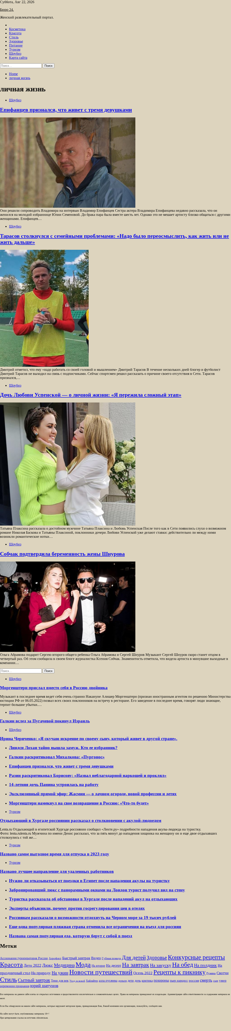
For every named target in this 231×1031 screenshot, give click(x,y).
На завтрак (135, 964)
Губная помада (111, 958)
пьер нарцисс (179, 980)
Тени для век (60, 980)
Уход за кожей (77, 981)
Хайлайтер (92, 980)
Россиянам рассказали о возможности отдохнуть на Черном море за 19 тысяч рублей (92, 917)
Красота (15, 33)
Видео (96, 958)
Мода (83, 964)
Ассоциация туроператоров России (24, 958)
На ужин (60, 972)
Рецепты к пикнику (179, 972)
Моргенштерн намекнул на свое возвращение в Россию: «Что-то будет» (79, 803)
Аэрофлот (55, 958)
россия (194, 980)
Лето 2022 (32, 965)
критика (147, 980)
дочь (138, 980)
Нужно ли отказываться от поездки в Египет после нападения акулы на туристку (89, 880)
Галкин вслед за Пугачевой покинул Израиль (45, 721)
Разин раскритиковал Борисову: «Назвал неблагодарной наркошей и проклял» (87, 775)
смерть (206, 980)
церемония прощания (14, 986)
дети (131, 980)
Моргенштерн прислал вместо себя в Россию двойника (54, 687)
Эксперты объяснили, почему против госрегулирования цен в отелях (77, 908)
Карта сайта (18, 58)
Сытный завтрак (34, 980)
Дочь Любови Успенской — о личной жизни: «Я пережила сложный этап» (90, 395)
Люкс (47, 965)
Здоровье (16, 41)
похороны (161, 980)
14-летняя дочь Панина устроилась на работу (54, 784)
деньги (122, 980)
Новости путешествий (100, 972)
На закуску (160, 965)
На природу (41, 973)
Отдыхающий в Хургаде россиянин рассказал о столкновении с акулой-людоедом (80, 820)
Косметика (17, 29)
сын (215, 980)
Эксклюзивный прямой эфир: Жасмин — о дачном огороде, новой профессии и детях (93, 793)
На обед (182, 964)
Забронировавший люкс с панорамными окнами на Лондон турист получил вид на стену (97, 890)
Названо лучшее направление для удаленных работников (57, 871)
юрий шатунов (44, 985)
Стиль (13, 37)
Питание (16, 45)
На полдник (205, 965)
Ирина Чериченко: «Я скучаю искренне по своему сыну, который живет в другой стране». (88, 738)
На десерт (113, 965)
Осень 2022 (142, 973)
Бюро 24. (7, 10)
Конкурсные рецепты (196, 957)
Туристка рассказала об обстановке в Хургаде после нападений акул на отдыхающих (93, 899)
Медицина (64, 965)
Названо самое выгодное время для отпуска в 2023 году (54, 854)
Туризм (14, 49)
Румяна (211, 973)
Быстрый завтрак (76, 958)
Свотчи (223, 973)
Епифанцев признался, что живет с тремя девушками (66, 110)
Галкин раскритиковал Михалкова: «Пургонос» (57, 757)
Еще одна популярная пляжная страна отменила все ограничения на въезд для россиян (95, 926)
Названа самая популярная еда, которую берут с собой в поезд (70, 935)
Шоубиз (15, 53)
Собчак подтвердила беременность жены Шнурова (62, 554)
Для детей (134, 957)
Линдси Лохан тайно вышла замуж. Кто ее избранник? (63, 747)
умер (222, 980)
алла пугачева (108, 980)
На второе (98, 965)
